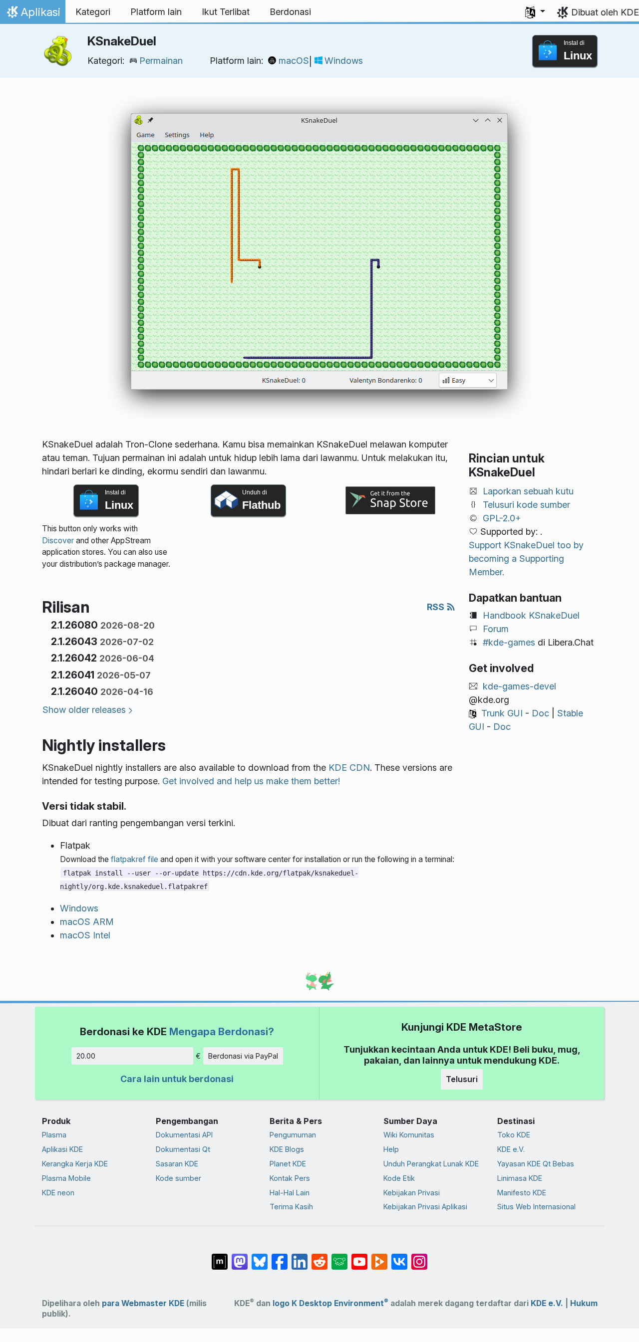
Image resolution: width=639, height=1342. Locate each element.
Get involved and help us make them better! (251, 781)
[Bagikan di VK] (399, 1257)
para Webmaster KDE (143, 1303)
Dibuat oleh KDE (605, 12)
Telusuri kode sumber (526, 504)
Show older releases (84, 709)
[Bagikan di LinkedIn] (300, 1257)
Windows (343, 60)
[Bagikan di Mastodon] (240, 1257)
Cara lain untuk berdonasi (177, 1079)
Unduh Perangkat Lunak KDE (431, 1163)
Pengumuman (293, 1134)
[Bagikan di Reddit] (319, 1257)
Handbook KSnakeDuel (531, 615)
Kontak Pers (290, 1178)
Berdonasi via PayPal (243, 1056)
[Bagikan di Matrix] (220, 1257)
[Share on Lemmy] (339, 1257)
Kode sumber (178, 1178)
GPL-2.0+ (502, 518)
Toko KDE (513, 1134)
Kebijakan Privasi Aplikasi (425, 1206)
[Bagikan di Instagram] (419, 1257)
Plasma (54, 1134)
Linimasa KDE (519, 1178)
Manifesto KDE (521, 1192)
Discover (58, 540)
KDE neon (58, 1192)
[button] (535, 12)
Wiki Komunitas (408, 1134)
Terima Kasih (291, 1206)
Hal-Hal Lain (290, 1192)
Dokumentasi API (184, 1134)
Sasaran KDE (177, 1163)
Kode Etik (399, 1178)
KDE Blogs (287, 1149)
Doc (540, 713)
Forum (496, 629)
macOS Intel (85, 935)
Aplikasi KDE (62, 1149)
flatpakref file (134, 859)
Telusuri (462, 1079)
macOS (294, 60)
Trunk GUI (502, 713)
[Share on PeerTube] (379, 1257)
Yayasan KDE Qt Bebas (535, 1163)
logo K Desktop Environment (330, 1303)
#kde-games (509, 642)
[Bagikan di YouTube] (359, 1257)
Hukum (584, 1303)
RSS (436, 607)
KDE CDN (349, 767)
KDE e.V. (511, 1149)
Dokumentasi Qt (183, 1149)
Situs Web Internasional (536, 1206)
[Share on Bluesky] (260, 1257)
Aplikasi (32, 14)
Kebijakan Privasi (411, 1192)
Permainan (161, 60)
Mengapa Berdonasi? (221, 1031)
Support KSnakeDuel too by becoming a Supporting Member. (526, 558)
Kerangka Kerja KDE (75, 1163)
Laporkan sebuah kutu (528, 491)
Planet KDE (288, 1163)
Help (391, 1149)
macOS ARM (87, 921)
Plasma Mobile (66, 1178)
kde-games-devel (519, 686)
